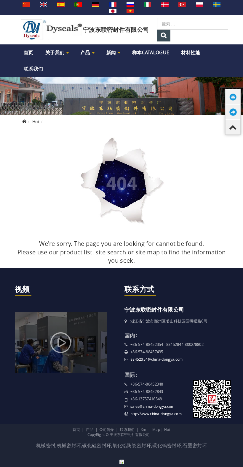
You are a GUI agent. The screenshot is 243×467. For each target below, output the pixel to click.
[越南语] (130, 10)
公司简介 (106, 429)
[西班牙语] (61, 4)
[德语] (95, 4)
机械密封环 (69, 445)
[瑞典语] (216, 4)
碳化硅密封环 (96, 445)
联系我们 (33, 68)
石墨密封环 (195, 445)
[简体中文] (26, 4)
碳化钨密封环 (166, 445)
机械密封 (45, 445)
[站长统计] (121, 461)
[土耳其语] (182, 4)
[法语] (112, 4)
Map (156, 429)
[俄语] (130, 4)
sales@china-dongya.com (152, 406)
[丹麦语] (165, 4)
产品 (86, 52)
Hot (35, 121)
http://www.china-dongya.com (156, 413)
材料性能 (190, 52)
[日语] (112, 10)
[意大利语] (147, 4)
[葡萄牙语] (78, 4)
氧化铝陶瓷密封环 (132, 445)
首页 (28, 52)
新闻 (111, 52)
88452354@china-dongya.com (156, 359)
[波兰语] (199, 4)
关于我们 (55, 52)
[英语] (43, 4)
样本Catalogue (150, 52)
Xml (144, 429)
